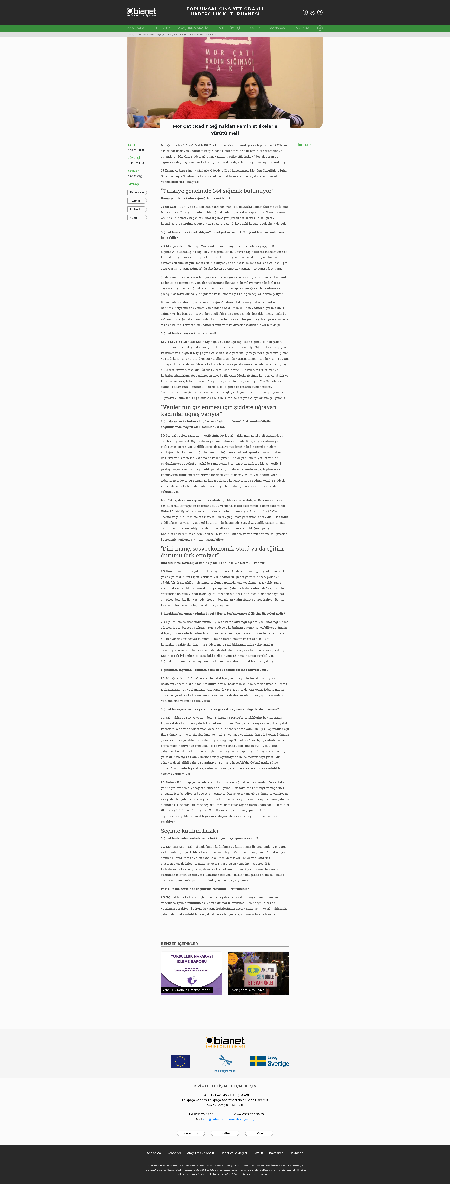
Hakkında (301, 28)
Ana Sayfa (135, 28)
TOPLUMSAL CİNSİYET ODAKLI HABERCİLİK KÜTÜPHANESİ (225, 11)
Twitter (135, 201)
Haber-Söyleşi (228, 28)
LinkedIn (136, 209)
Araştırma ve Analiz (200, 1153)
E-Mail (259, 1133)
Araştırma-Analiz (193, 28)
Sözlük (254, 28)
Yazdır (134, 217)
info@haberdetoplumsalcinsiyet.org (228, 1119)
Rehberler (161, 28)
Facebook (137, 192)
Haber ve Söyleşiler (233, 1153)
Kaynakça (277, 28)
